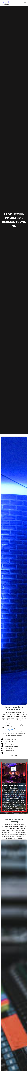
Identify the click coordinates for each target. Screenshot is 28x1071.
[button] (18, 3)
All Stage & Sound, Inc (12, 730)
